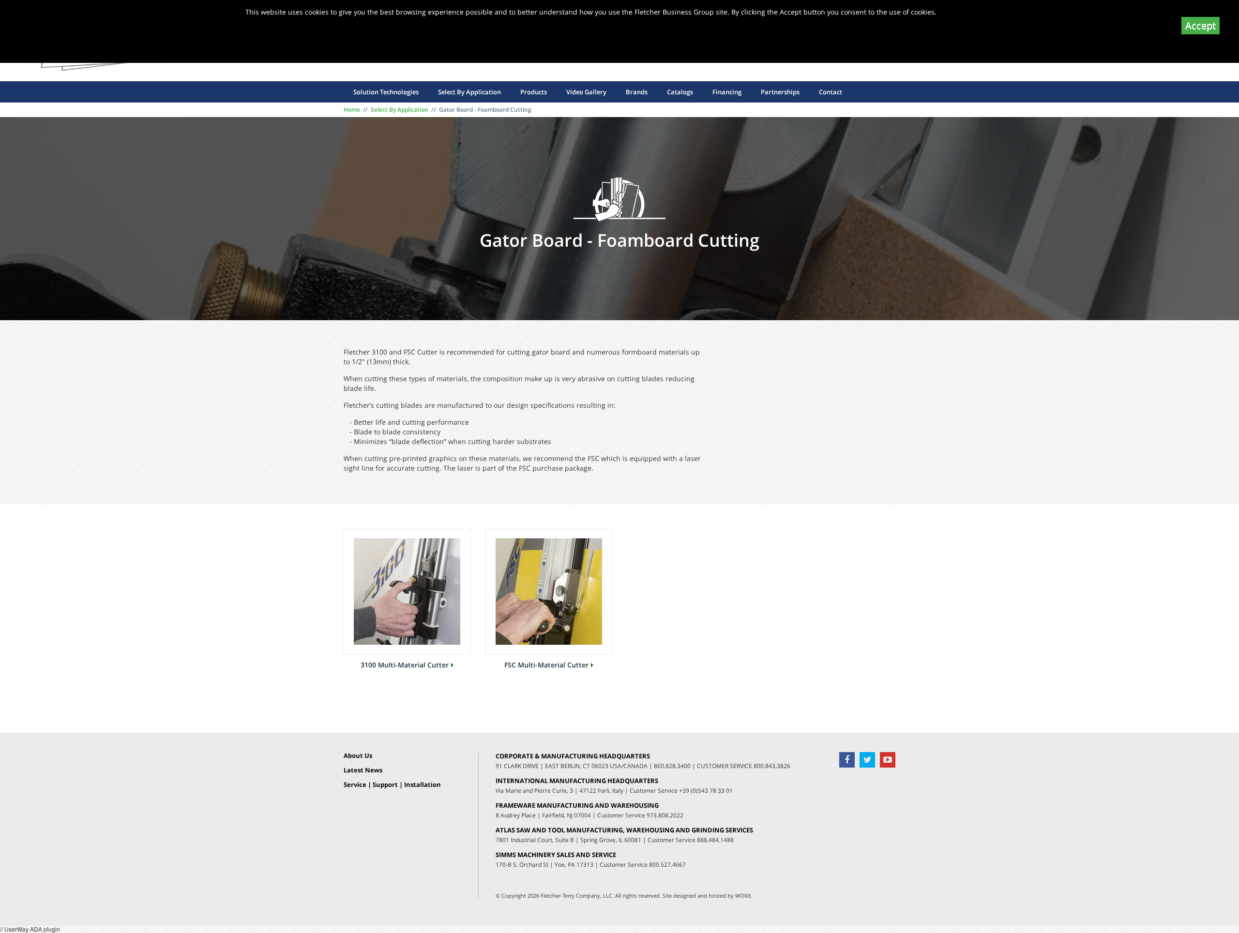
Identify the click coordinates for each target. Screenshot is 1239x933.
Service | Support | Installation (392, 785)
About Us (358, 756)
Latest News (363, 770)
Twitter (867, 760)
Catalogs (680, 92)
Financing (726, 92)
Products (533, 92)
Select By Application (469, 92)
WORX (743, 895)
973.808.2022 (665, 815)
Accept (1200, 25)
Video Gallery (586, 92)
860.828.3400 (672, 766)
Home (352, 109)
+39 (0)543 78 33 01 (706, 790)
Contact (830, 92)
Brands (637, 92)
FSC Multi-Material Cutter (546, 665)
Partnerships (780, 92)
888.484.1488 (715, 840)
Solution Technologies (386, 92)
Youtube (887, 760)
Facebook (847, 760)
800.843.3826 (772, 766)
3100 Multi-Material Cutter (405, 665)
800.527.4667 (667, 864)
